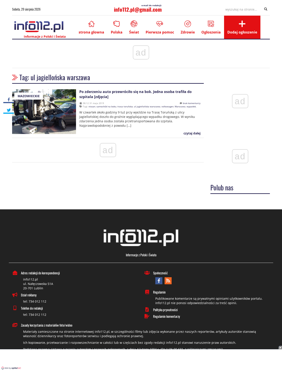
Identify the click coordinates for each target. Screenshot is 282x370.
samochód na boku (106, 106)
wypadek (191, 106)
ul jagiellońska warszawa (147, 106)
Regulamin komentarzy (166, 316)
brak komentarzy (191, 103)
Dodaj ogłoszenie (242, 32)
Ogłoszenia (211, 32)
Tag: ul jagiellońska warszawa (54, 77)
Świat (134, 32)
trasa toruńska (125, 106)
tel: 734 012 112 (34, 301)
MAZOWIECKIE (29, 96)
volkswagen (167, 106)
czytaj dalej (191, 133)
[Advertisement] (141, 360)
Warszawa (180, 106)
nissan (92, 106)
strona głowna (91, 32)
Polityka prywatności (165, 309)
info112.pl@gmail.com (138, 9)
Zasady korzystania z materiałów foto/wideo (46, 325)
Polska (116, 32)
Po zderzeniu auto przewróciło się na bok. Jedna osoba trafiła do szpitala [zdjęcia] (135, 94)
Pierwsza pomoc (160, 32)
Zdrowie (188, 32)
